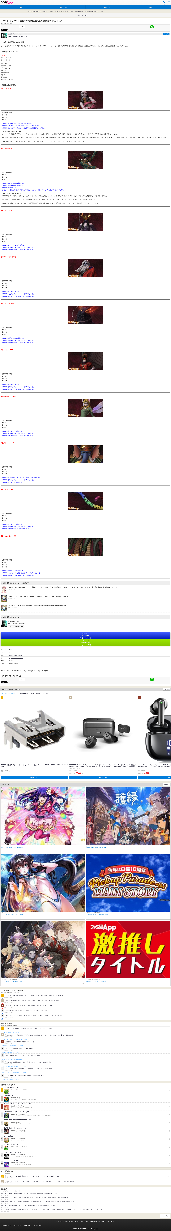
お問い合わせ (60, 1222)
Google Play (85, 643)
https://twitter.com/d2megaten (16, 658)
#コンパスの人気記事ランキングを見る (10, 1032)
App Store (85, 636)
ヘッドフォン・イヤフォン (9, 694)
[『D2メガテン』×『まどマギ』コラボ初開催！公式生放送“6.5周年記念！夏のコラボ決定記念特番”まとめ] (36, 601)
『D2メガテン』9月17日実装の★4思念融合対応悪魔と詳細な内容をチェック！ (82, 11)
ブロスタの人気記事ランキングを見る (10, 1052)
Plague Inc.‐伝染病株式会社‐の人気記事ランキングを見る (14, 1066)
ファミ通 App (7, 2)
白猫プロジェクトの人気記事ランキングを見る (12, 1045)
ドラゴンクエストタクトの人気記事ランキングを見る (14, 1072)
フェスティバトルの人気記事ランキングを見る (12, 1059)
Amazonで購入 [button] (34, 777)
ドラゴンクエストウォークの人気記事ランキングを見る (14, 1039)
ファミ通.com (102, 1222)
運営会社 (73, 1222)
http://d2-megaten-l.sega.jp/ (16, 655)
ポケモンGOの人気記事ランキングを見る (11, 1079)
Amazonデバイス (35, 694)
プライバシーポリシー (83, 1222)
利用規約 (67, 1222)
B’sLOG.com (110, 1222)
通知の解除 (93, 1222)
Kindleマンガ (24, 694)
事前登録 (80, 15)
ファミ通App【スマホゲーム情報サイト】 (39, 11)
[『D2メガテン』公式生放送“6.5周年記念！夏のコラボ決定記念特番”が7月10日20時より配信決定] (33, 610)
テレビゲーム (47, 694)
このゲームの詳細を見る (16, 627)
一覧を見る (167, 689)
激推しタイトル (89, 15)
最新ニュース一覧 (55, 11)
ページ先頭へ (165, 1216)
